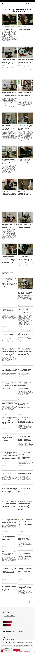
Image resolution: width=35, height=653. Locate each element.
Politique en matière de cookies (20, 651)
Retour (4, 636)
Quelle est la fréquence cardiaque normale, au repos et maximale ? (9, 439)
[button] (33, 640)
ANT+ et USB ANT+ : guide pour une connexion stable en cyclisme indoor (9, 387)
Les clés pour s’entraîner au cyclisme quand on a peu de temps (9, 473)
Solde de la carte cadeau (23, 634)
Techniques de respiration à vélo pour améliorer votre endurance (25, 473)
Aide (19, 630)
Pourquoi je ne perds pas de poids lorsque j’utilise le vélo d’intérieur (25, 587)
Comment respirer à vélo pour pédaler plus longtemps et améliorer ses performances (9, 457)
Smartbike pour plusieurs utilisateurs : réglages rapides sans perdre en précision (25, 353)
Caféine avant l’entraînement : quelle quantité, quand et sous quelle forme (9, 226)
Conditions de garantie (6, 637)
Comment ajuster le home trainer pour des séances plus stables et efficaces (9, 404)
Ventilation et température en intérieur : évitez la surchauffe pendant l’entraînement (9, 371)
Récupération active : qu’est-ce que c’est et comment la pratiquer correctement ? (25, 553)
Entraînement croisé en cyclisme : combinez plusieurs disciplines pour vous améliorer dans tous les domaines (25, 506)
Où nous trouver (21, 633)
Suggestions (21, 631)
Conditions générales (6, 630)
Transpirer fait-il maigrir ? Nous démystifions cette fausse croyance (8, 538)
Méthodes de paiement (7, 633)
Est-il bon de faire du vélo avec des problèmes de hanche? (8, 422)
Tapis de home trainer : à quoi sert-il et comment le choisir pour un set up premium (25, 292)
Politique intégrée (22, 622)
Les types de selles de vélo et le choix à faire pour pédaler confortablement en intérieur (25, 570)
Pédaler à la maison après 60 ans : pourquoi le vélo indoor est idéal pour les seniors (9, 28)
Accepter (16, 649)
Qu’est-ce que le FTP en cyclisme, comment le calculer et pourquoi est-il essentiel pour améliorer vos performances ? (25, 439)
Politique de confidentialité (27, 651)
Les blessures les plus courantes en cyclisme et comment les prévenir (24, 538)
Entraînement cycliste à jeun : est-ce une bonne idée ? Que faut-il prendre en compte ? (9, 505)
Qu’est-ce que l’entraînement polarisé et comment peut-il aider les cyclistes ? (9, 490)
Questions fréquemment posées (8, 639)
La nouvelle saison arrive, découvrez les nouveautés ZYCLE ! (24, 490)
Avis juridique (21, 621)
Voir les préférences (31, 649)
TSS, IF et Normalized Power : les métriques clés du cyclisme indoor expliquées (25, 161)
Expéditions (5, 634)
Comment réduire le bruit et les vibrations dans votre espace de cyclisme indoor (25, 371)
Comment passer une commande (8, 631)
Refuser (23, 649)
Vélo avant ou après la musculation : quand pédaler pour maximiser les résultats (25, 523)
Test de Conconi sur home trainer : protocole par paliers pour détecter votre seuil (25, 94)
